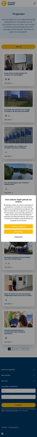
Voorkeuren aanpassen (18, 226)
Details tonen (18, 237)
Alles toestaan (18, 231)
